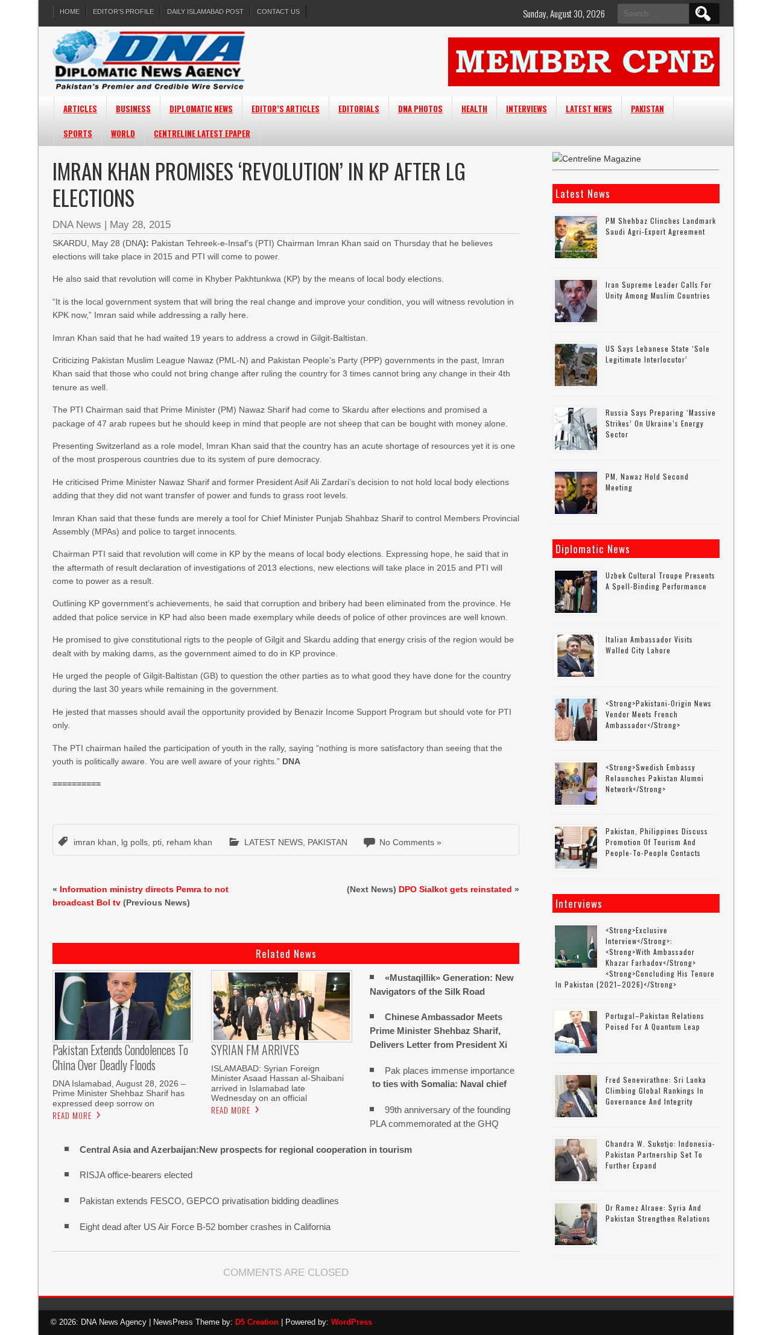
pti (157, 842)
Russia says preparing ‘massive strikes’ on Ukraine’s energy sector (661, 423)
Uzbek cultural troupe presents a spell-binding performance (660, 580)
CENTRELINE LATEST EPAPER (202, 133)
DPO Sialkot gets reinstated (455, 889)
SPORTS (77, 133)
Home (70, 11)
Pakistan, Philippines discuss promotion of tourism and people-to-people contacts (657, 842)
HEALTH (474, 109)
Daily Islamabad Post (205, 11)
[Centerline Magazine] (596, 158)
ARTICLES (80, 109)
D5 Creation (257, 1322)
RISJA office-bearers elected (136, 1175)
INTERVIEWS (526, 109)
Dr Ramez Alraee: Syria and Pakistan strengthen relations (658, 1212)
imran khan (95, 842)
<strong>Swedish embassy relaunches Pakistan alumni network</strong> (655, 778)
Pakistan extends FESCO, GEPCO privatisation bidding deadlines (209, 1201)
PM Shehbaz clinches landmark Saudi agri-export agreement (661, 225)
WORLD (123, 133)
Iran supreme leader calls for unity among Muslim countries (659, 289)
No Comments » (410, 842)
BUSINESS (133, 109)
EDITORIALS (358, 109)
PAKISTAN (647, 109)
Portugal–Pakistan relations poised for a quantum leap (655, 1021)
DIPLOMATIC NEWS (201, 109)
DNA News (76, 224)
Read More (72, 1115)
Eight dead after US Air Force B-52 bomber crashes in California (205, 1227)
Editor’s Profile (123, 11)
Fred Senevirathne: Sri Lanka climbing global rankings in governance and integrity (656, 1090)
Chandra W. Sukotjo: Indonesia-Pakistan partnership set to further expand (660, 1154)
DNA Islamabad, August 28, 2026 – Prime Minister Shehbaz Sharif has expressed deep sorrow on (119, 1093)
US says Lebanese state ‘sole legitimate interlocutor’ (658, 353)
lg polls (134, 842)
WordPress (351, 1322)
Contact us (278, 11)
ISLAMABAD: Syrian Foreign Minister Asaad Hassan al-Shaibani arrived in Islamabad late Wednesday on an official (277, 1083)
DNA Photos (420, 109)
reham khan (189, 842)
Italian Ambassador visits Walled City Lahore (649, 644)
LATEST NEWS (589, 109)
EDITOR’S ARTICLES (286, 109)
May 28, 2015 (140, 224)
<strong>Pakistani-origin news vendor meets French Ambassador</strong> (659, 714)
